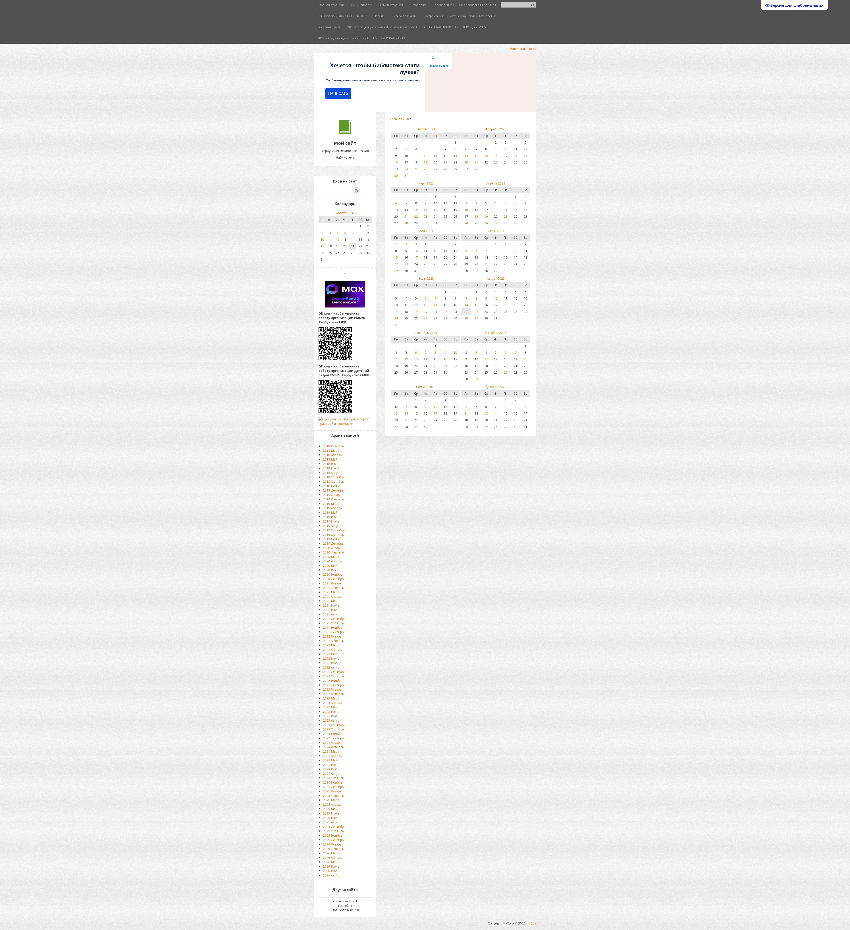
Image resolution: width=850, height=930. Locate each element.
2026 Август (332, 875)
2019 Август (332, 526)
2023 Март (331, 698)
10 (505, 149)
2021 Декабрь (333, 632)
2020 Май (330, 565)
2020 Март (331, 557)
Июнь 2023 (496, 231)
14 (476, 156)
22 (416, 216)
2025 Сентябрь (334, 826)
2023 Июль (331, 716)
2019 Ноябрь (332, 539)
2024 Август (332, 773)
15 (455, 156)
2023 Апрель (332, 703)
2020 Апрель (332, 561)
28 (476, 169)
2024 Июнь (331, 765)
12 (425, 156)
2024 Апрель (332, 756)
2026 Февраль (333, 849)
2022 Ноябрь (332, 680)
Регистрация (517, 49)
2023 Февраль (333, 694)
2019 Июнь (331, 517)
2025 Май (330, 809)
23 (396, 169)
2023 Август (332, 720)
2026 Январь (332, 844)
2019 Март (331, 504)
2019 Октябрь (333, 534)
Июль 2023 (425, 278)
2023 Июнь (331, 711)
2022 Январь (332, 636)
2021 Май (330, 601)
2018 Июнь (331, 464)
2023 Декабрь (333, 738)
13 (466, 156)
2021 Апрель (332, 596)
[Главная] (345, 133)
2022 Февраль (333, 641)
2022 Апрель (332, 650)
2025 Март (331, 800)
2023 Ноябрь (332, 734)
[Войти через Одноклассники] (364, 190)
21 (476, 162)
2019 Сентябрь (334, 530)
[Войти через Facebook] (341, 190)
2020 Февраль (333, 552)
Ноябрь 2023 (425, 387)
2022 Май (330, 654)
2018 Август (332, 473)
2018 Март (331, 450)
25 (416, 169)
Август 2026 (345, 213)
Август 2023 (496, 278)
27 (435, 169)
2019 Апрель (332, 508)
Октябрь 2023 (495, 332)
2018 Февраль (333, 446)
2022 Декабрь (333, 685)
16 (396, 162)
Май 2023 (425, 231)
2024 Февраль (333, 747)
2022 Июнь (331, 658)
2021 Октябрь (333, 623)
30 (396, 175)
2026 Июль (331, 871)
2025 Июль (331, 818)
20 (466, 162)
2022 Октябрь (333, 676)
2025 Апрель (332, 804)
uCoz (532, 923)
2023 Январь (332, 689)
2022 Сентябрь (334, 672)
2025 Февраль (333, 796)
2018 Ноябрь (332, 486)
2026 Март (331, 853)
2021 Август (332, 614)
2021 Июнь (331, 605)
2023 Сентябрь (334, 725)
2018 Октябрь (333, 481)
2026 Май (330, 862)
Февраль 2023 (495, 129)
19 (425, 162)
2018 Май (330, 459)
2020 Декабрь (333, 579)
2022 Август (332, 667)
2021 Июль (331, 610)
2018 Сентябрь (334, 477)
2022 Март (331, 645)
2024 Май (330, 760)
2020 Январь (332, 548)
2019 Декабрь (333, 543)
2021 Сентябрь (334, 619)
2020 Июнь (331, 570)
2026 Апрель (332, 857)
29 (396, 271)
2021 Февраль (333, 588)
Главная (396, 119)
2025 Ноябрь (332, 835)
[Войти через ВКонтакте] (333, 190)
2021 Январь (332, 583)
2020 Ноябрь (332, 574)
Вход (532, 49)
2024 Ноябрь (332, 782)
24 (406, 169)
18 (476, 216)
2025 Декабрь (333, 840)
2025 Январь (332, 791)
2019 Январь (332, 495)
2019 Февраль (333, 499)
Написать (338, 93)
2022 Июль (331, 663)
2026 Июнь (331, 866)
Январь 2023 (425, 129)
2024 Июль (331, 769)
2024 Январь (332, 742)
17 (435, 210)
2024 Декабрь (333, 787)
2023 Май (330, 707)
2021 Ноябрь (332, 627)
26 (425, 169)
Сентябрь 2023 (425, 332)
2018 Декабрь (333, 490)
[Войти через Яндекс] (348, 190)
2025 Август (332, 822)
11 (396, 359)
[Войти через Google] (356, 190)
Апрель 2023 (495, 183)
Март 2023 (425, 183)
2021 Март (331, 592)
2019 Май (330, 512)
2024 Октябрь (333, 778)
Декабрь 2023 (495, 387)
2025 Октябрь (333, 831)
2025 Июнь (331, 813)
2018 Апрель (332, 455)
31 (406, 175)
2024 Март (331, 751)
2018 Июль (331, 468)
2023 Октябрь (333, 729)
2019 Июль (331, 521)
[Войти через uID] (326, 190)
